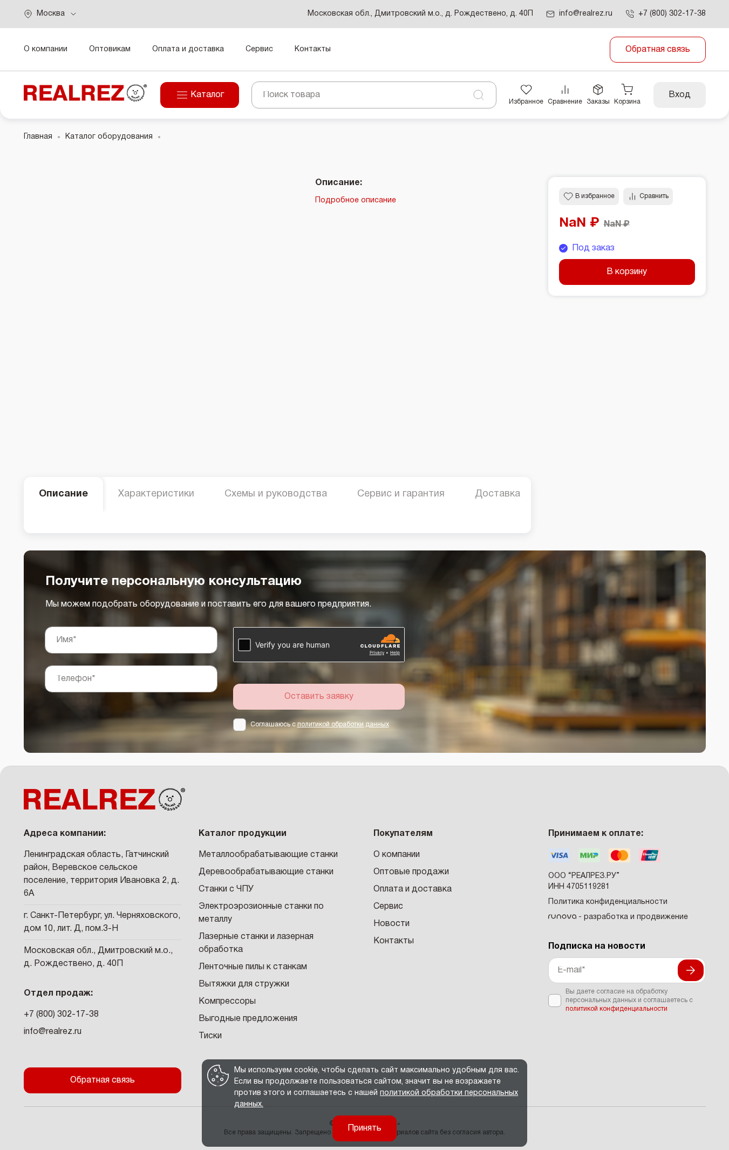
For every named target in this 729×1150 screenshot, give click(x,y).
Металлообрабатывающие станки (268, 855)
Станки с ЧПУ (226, 889)
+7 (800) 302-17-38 (61, 1014)
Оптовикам (110, 49)
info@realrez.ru (52, 1032)
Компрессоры (227, 1001)
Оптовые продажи (411, 872)
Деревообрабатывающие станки (266, 872)
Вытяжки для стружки (244, 984)
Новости (391, 924)
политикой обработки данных (343, 724)
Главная (38, 136)
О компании (45, 49)
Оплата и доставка (188, 49)
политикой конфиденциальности (616, 1009)
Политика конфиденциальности (607, 902)
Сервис (259, 49)
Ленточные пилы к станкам (253, 967)
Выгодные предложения (248, 1019)
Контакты (313, 49)
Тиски (210, 1036)
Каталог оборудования (109, 136)
